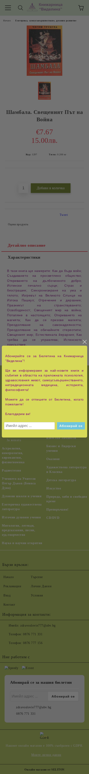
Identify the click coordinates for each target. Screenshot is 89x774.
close (84, 342)
